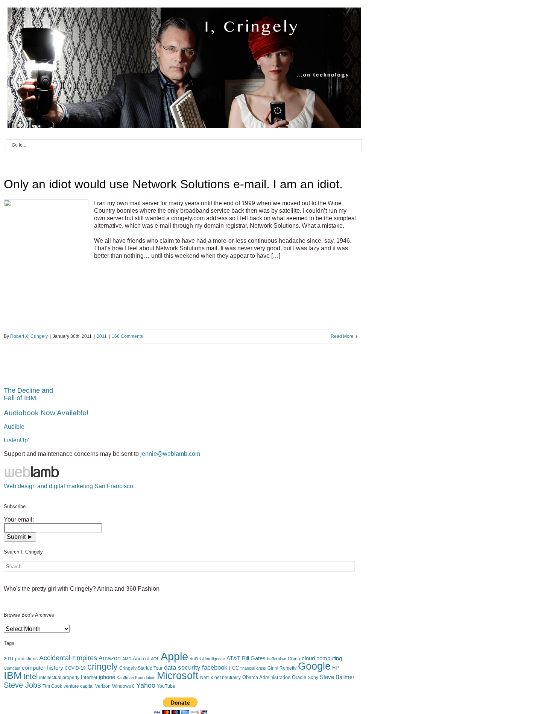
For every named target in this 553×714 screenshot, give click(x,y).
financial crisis (253, 668)
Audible (14, 427)
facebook (215, 667)
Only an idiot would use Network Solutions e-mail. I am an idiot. (173, 184)
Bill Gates (254, 658)
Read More (342, 336)
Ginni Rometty (281, 668)
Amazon (110, 658)
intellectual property (59, 677)
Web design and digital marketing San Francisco (68, 486)
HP (335, 668)
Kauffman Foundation (136, 677)
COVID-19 (75, 668)
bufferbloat (276, 659)
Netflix (206, 677)
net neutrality (227, 677)
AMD (126, 659)
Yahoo (145, 685)
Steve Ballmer (337, 677)
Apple (174, 656)
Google (314, 666)
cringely (102, 667)
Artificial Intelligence (207, 659)
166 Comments (127, 336)
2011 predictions (21, 658)
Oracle (299, 677)
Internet (89, 677)
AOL (155, 659)
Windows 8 (123, 686)
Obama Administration (266, 677)
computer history (42, 668)
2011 (102, 336)
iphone (107, 677)
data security (182, 667)
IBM (13, 675)
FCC (234, 668)
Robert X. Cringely (29, 336)
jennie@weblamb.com (170, 454)
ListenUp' (16, 440)
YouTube (166, 686)
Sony (313, 677)
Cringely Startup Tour (141, 668)
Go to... (19, 145)
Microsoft (178, 675)
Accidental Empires (68, 658)
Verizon (103, 686)
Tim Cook (52, 686)
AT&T (233, 658)
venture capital (79, 686)
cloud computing (322, 658)
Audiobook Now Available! (46, 413)
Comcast (12, 668)
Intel (30, 676)
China (294, 658)
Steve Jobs (22, 685)
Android (141, 658)
